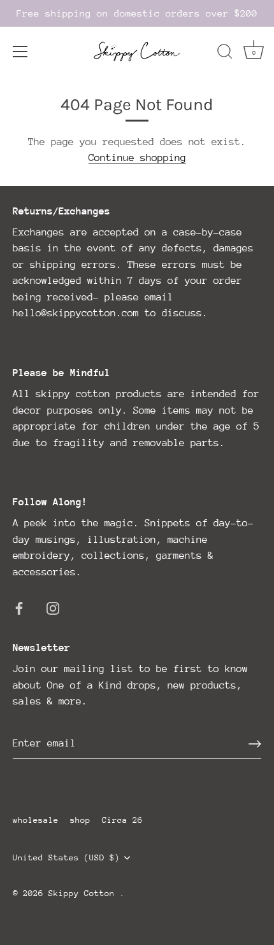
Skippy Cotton (84, 893)
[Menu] (20, 52)
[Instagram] (53, 607)
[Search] (225, 53)
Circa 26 (122, 820)
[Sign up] (255, 744)
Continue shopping (137, 158)
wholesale (36, 820)
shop (80, 820)
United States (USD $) (66, 857)
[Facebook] (19, 607)
